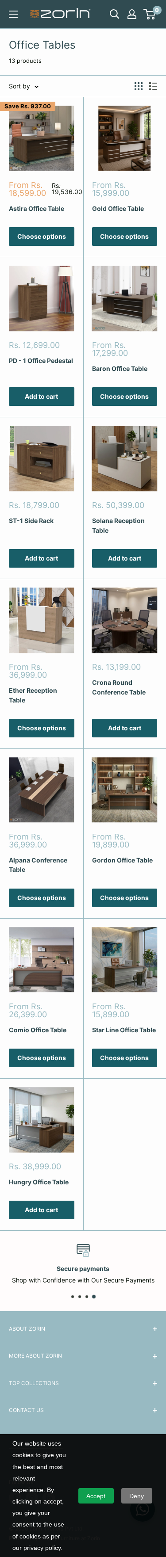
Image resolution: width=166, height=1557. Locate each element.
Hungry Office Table (39, 1182)
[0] (149, 14)
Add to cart (41, 396)
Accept (95, 1496)
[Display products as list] (153, 86)
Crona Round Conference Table (119, 687)
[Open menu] (13, 14)
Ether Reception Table (33, 695)
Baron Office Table (119, 368)
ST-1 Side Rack (31, 520)
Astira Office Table (36, 208)
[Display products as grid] (139, 86)
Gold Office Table (118, 208)
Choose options (41, 236)
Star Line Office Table (124, 1030)
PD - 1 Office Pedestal (41, 360)
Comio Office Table (37, 1030)
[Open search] (115, 14)
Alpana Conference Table (38, 865)
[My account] (131, 14)
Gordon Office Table (122, 860)
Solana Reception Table (118, 525)
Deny (136, 1496)
